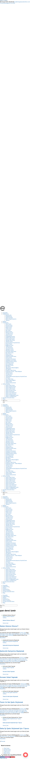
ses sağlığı (21, 712)
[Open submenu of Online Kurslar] (10, 600)
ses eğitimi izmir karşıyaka (18, 660)
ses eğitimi (9, 660)
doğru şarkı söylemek (13, 634)
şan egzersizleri (11, 736)
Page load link (3, 758)
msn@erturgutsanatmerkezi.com (22, 1)
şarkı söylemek (9, 635)
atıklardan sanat (4, 634)
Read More (3, 637)
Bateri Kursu (7, 753)
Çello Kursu (7, 752)
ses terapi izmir (7, 661)
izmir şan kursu (3, 658)
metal (18, 685)
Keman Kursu (7, 749)
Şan (7, 623)
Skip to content (3, 0)
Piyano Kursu (7, 750)
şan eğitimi (2, 635)
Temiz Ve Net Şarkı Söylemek (10, 692)
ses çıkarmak (9, 711)
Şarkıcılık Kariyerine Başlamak (10, 641)
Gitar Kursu (6, 748)
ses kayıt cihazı (21, 686)
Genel (4, 623)
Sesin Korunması (16, 661)
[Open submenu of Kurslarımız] (8, 589)
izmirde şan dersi (12, 658)
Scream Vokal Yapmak (8, 667)
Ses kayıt (14, 686)
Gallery (4, 617)
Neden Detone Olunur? (8, 616)
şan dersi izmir (25, 634)
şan (20, 634)
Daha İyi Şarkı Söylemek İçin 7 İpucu (12, 718)
